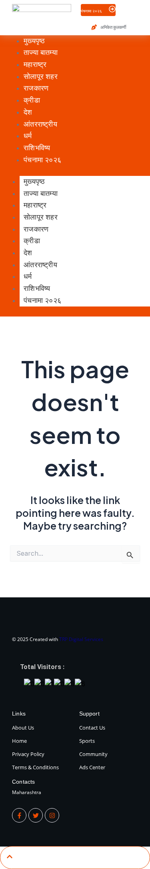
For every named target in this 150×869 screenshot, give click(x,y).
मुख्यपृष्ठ (34, 181)
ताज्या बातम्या (41, 194)
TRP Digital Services (81, 639)
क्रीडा (32, 241)
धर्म (28, 276)
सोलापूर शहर (41, 217)
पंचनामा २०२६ (42, 300)
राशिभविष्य (37, 288)
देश (28, 253)
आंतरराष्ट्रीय (40, 265)
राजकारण (36, 229)
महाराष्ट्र (35, 205)
